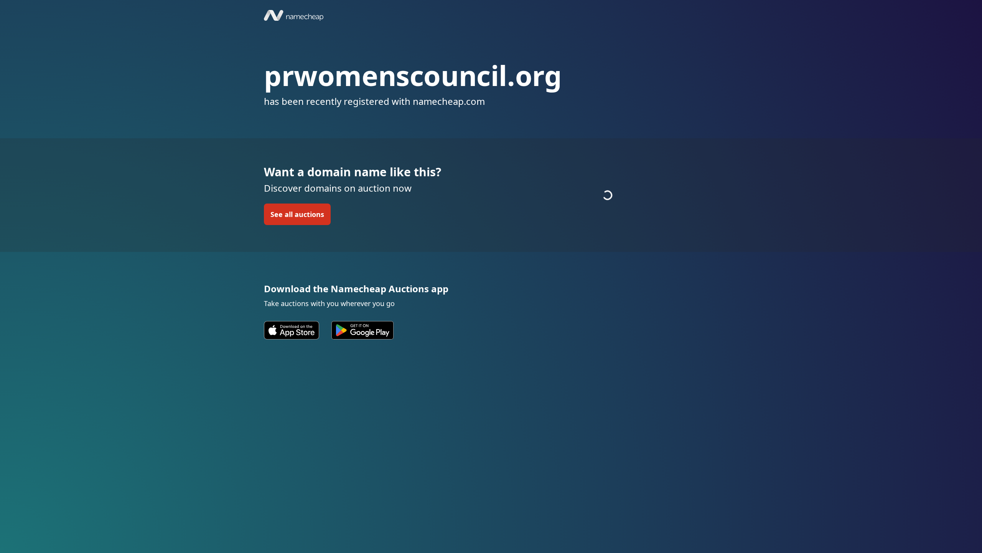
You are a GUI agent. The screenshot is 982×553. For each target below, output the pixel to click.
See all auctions (297, 214)
